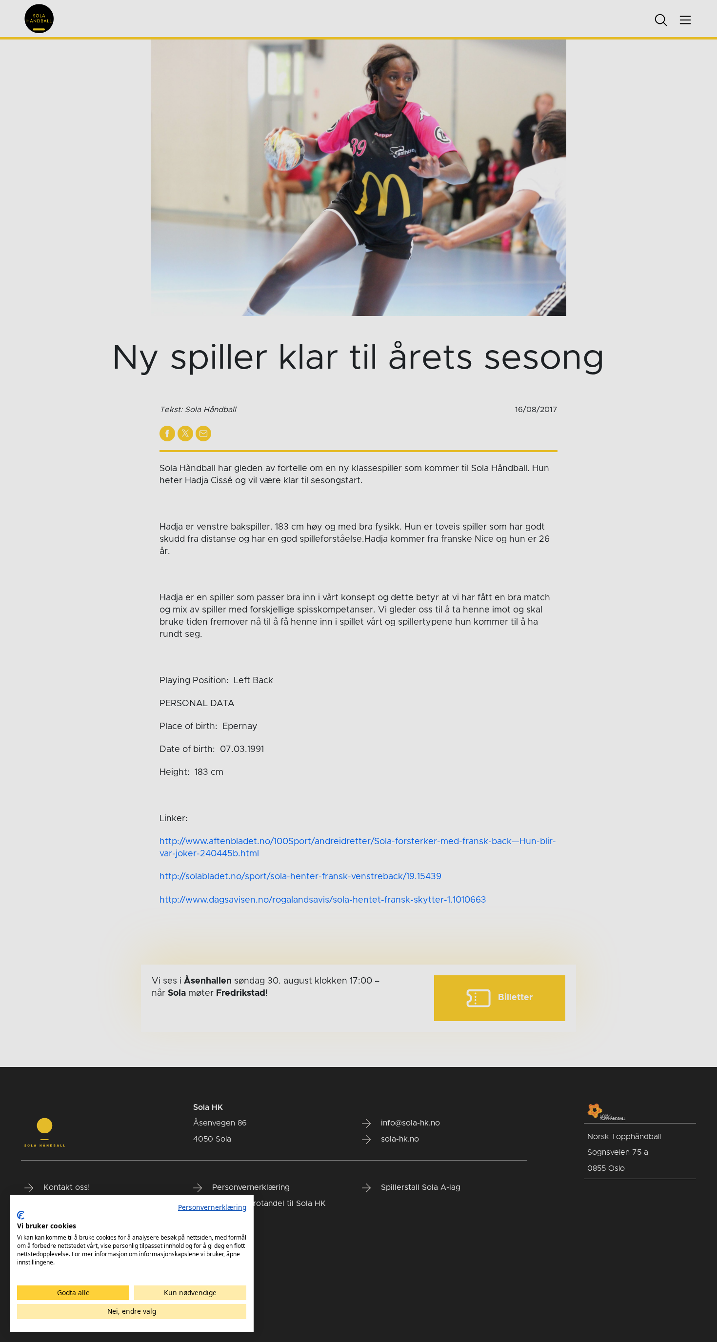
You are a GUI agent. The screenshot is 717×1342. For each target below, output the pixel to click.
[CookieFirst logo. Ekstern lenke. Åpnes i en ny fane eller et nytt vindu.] (20, 1215)
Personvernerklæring (212, 1207)
